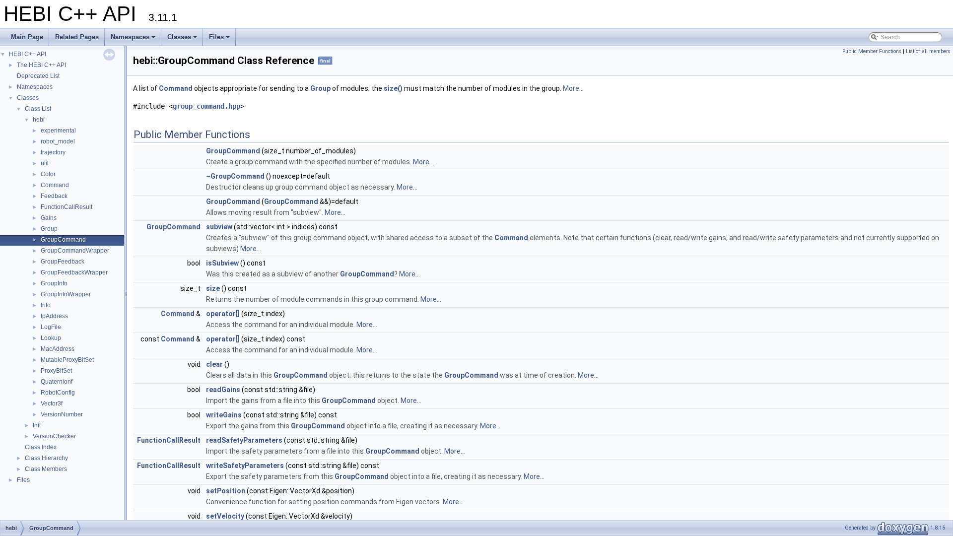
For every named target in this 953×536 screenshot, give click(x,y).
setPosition (225, 491)
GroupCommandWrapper (75, 250)
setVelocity (225, 516)
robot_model (58, 141)
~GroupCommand (235, 176)
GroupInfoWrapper (66, 294)
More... (573, 88)
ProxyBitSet (56, 370)
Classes (183, 39)
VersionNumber (62, 414)
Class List (38, 108)
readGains (223, 390)
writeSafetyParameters (245, 465)
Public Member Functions (871, 51)
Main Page (27, 37)
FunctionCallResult (66, 206)
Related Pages (77, 37)
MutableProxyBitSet (67, 359)
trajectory (53, 152)
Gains (49, 217)
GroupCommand (63, 239)
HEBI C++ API (27, 54)
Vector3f (52, 403)
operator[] (223, 314)
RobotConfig (58, 392)
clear (214, 364)
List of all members (928, 51)
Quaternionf (56, 381)
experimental (58, 130)
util (45, 163)
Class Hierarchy (46, 458)
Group (49, 228)
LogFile (51, 327)
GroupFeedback (62, 261)
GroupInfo (54, 283)
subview (219, 227)
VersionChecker (54, 436)
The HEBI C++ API (41, 65)
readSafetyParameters (244, 440)
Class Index (41, 447)
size (213, 288)
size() (393, 88)
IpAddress (54, 316)
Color (48, 174)
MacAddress (57, 348)
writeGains (224, 415)
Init (37, 425)
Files (220, 39)
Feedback (54, 196)
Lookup (51, 338)
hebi (39, 119)
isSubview (222, 263)
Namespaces (134, 39)
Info (46, 305)
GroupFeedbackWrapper (74, 272)
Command (55, 185)
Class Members (46, 469)
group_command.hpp (206, 106)
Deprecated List (38, 75)
